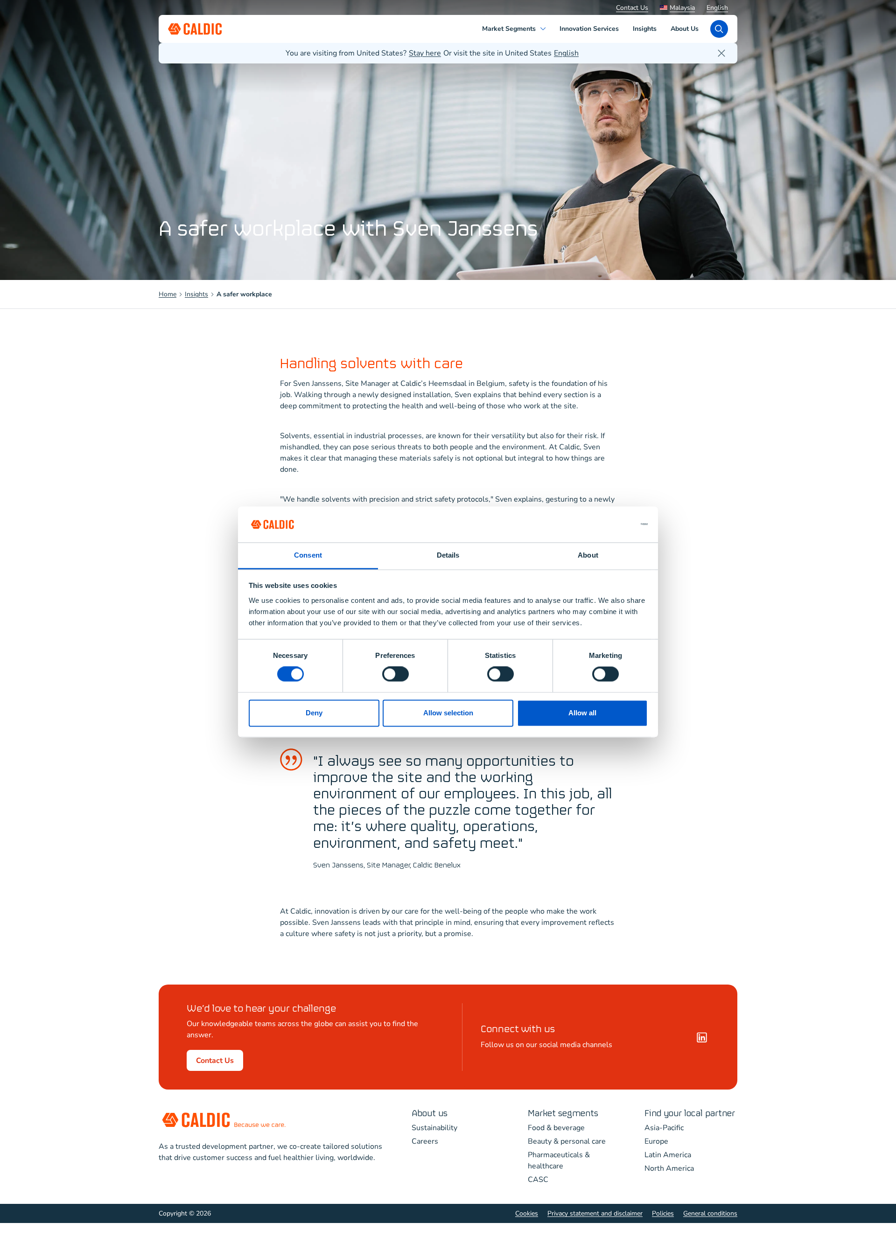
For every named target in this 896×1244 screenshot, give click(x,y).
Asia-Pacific (664, 1128)
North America (669, 1168)
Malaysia (682, 7)
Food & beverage (556, 1128)
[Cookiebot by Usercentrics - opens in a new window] (607, 524)
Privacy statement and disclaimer (595, 1213)
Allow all (582, 713)
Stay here (425, 53)
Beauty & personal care (567, 1141)
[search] (719, 29)
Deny (314, 713)
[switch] (395, 674)
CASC (538, 1179)
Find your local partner (689, 1113)
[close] (721, 53)
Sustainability (434, 1128)
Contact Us (632, 7)
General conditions (710, 1213)
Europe (656, 1141)
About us (430, 1113)
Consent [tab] (308, 555)
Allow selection (448, 713)
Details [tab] (448, 555)
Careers (425, 1141)
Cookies (526, 1213)
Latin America (667, 1155)
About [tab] (588, 555)
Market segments (563, 1113)
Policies (663, 1213)
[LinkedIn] (701, 1037)
